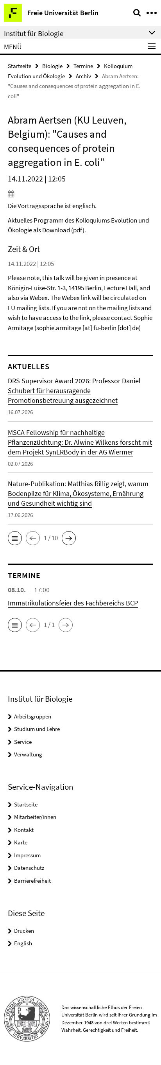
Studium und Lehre (37, 729)
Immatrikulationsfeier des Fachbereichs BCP (73, 602)
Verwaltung (28, 754)
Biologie (52, 66)
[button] (15, 538)
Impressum (27, 855)
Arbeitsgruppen (32, 716)
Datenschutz (29, 867)
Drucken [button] (24, 930)
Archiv (83, 76)
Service (23, 741)
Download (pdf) (63, 230)
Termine (83, 66)
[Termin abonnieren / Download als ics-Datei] (80, 193)
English (23, 943)
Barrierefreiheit (32, 880)
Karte (20, 842)
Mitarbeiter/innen (35, 817)
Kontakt (24, 829)
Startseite (19, 66)
